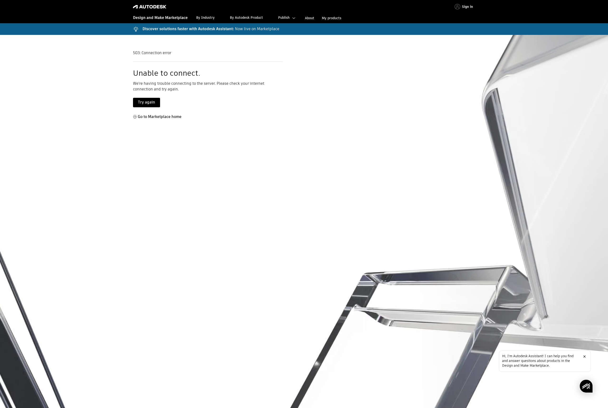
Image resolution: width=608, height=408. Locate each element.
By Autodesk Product (246, 17)
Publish (284, 17)
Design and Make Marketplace (160, 17)
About (309, 18)
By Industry (205, 17)
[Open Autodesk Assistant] (586, 386)
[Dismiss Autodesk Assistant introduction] (584, 356)
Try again (146, 102)
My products (331, 18)
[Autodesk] (149, 7)
